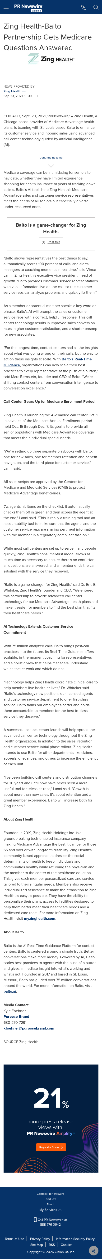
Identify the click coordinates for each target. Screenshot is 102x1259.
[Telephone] (84, 7)
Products (50, 1199)
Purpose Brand (16, 1016)
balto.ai (10, 991)
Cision (59, 1251)
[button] (51, 59)
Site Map (36, 1244)
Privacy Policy (40, 1238)
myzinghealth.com (39, 918)
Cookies (67, 1244)
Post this (54, 241)
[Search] (96, 7)
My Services (48, 1209)
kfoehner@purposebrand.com (29, 1028)
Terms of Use (14, 1238)
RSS (52, 1244)
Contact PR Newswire (50, 1194)
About (50, 1204)
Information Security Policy (75, 1238)
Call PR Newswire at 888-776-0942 (52, 1222)
